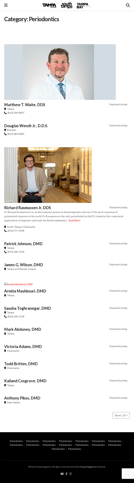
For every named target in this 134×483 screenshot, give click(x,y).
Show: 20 (120, 415)
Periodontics (16, 441)
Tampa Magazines (88, 466)
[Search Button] (128, 5)
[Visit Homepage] (67, 5)
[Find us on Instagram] (70, 474)
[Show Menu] (6, 5)
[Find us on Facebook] (66, 474)
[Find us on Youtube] (62, 474)
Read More (74, 220)
